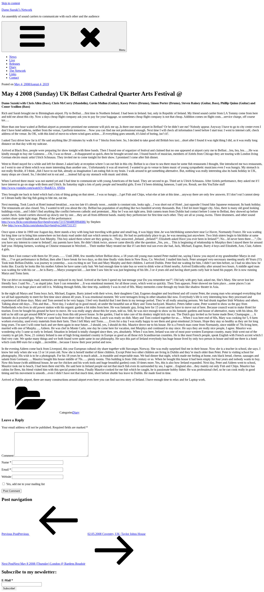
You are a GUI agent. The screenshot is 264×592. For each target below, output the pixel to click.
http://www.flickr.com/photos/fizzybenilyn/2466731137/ (42, 225)
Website (6, 476)
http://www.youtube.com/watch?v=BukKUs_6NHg (33, 187)
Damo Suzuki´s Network (17, 9)
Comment (8, 455)
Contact (14, 77)
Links (12, 74)
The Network (17, 70)
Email (6, 469)
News (12, 56)
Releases (14, 63)
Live (12, 60)
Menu (122, 50)
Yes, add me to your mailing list (25, 484)
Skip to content (11, 3)
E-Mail (7, 580)
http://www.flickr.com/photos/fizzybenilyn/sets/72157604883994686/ (44, 221)
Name (6, 462)
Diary (12, 67)
